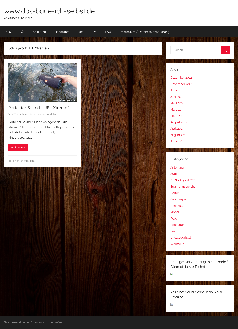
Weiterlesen (18, 147)
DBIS (8, 32)
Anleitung (39, 32)
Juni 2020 (176, 96)
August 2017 (178, 122)
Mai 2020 (176, 103)
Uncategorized (180, 237)
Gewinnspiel (178, 199)
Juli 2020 (176, 90)
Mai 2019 (176, 109)
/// (22, 32)
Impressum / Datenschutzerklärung (145, 32)
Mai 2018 (176, 116)
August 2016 (178, 135)
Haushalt (176, 205)
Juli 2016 (176, 141)
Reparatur (62, 32)
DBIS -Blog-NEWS (182, 180)
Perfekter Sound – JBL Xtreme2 (39, 107)
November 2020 (181, 84)
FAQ (108, 32)
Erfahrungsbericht (24, 160)
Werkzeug (177, 244)
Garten (175, 193)
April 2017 (176, 128)
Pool (173, 218)
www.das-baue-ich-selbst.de (49, 10)
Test (80, 32)
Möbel (174, 212)
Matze (53, 114)
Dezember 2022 (181, 77)
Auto (173, 174)
